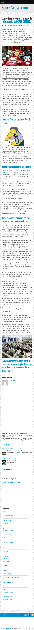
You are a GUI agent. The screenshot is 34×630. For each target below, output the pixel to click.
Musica (6, 589)
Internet (6, 561)
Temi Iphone (9, 542)
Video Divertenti (8, 599)
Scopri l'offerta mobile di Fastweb (12, 482)
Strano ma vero (8, 596)
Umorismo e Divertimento (11, 577)
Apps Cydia (7, 534)
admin (10, 25)
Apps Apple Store (9, 530)
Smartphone (7, 520)
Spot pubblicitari (8, 592)
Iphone (6, 541)
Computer (6, 556)
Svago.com (15, 8)
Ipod (5, 548)
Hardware (7, 558)
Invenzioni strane (9, 586)
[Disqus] (17, 409)
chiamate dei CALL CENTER (17, 20)
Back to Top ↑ (30, 628)
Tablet (6, 523)
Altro (15, 25)
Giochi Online (8, 579)
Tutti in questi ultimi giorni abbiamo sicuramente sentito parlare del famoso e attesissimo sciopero (17, 450)
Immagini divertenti (9, 582)
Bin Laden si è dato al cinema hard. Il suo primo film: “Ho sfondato (17, 460)
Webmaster (6, 605)
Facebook (6, 570)
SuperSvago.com (5, 628)
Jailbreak (7, 551)
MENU (7, 2)
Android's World (8, 515)
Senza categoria (8, 574)
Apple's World (7, 529)
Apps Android (8, 516)
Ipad (5, 537)
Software (6, 565)
